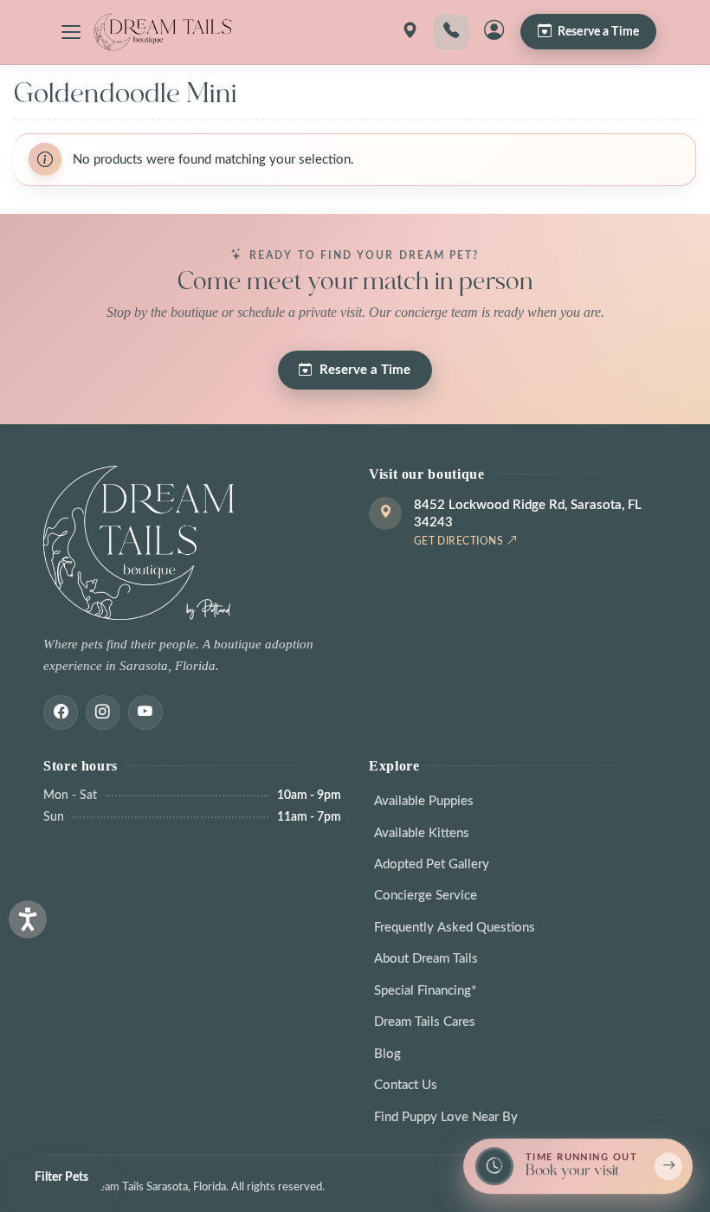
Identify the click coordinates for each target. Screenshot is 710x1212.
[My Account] (494, 32)
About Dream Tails (426, 958)
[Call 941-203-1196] (451, 32)
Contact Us (405, 1085)
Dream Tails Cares (424, 1021)
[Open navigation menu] (71, 32)
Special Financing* (425, 990)
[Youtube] (145, 712)
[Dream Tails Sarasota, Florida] (162, 32)
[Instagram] (103, 712)
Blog (387, 1054)
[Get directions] (409, 32)
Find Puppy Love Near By (446, 1117)
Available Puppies (424, 801)
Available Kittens (421, 833)
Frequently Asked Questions (454, 927)
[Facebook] (60, 712)
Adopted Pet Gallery (431, 864)
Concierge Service (425, 895)
